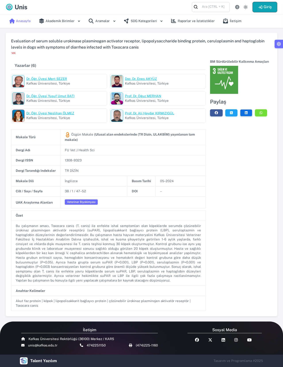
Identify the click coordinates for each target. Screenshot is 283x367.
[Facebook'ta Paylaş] (216, 112)
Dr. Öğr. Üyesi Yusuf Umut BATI (50, 96)
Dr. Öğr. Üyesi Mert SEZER (46, 79)
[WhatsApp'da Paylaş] (261, 112)
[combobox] (210, 6)
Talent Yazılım (43, 360)
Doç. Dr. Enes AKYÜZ (141, 79)
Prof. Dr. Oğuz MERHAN (143, 96)
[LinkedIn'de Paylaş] (246, 112)
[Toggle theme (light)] (245, 7)
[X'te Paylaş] (231, 112)
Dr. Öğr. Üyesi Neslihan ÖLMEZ (50, 113)
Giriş (268, 7)
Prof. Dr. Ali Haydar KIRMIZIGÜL (149, 113)
